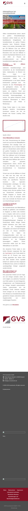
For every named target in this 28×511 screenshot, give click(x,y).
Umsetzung (14, 508)
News (4, 490)
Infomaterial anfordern (13, 492)
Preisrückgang (18, 84)
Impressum (20, 490)
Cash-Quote (8, 253)
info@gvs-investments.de (11, 380)
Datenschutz (11, 490)
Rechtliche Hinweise (13, 494)
